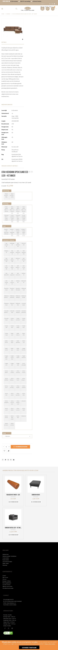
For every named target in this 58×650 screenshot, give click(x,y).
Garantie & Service (6, 584)
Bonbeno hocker (36, 495)
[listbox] (17, 196)
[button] (22, 39)
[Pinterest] (54, 4)
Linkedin (12, 628)
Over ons (4, 579)
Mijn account (5, 577)
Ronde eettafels (6, 559)
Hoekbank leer (6, 554)
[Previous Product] (30, 172)
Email (13, 460)
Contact (4, 575)
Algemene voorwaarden (7, 586)
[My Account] (42, 9)
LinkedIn (8, 460)
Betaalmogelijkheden (7, 582)
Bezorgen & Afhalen (7, 581)
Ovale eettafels (6, 558)
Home (3, 13)
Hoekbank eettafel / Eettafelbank (9, 556)
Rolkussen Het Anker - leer (13, 495)
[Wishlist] (48, 9)
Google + (11, 460)
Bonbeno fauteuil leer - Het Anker (13, 528)
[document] (29, 645)
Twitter (5, 460)
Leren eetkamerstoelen (7, 561)
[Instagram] (52, 4)
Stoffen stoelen (6, 563)
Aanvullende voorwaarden (8, 588)
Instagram (8, 628)
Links (42, 3)
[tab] (13, 42)
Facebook (3, 460)
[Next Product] (32, 172)
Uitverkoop (5, 565)
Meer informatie (50, 644)
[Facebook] (50, 4)
